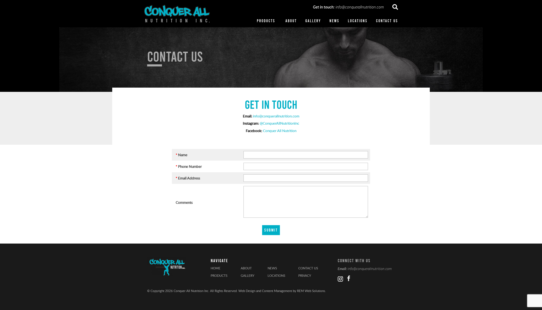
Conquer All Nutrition (279, 130)
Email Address (188, 177)
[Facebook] (348, 279)
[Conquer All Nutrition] (177, 13)
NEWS (334, 20)
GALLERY (313, 20)
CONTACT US (387, 20)
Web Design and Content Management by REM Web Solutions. (282, 291)
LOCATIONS (358, 20)
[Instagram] (340, 279)
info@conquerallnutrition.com (360, 7)
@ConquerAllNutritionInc (279, 123)
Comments (184, 202)
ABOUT (291, 20)
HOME (215, 268)
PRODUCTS (266, 20)
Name (181, 154)
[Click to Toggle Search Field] (395, 7)
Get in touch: (324, 7)
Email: (342, 268)
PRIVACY (304, 275)
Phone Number (189, 166)
